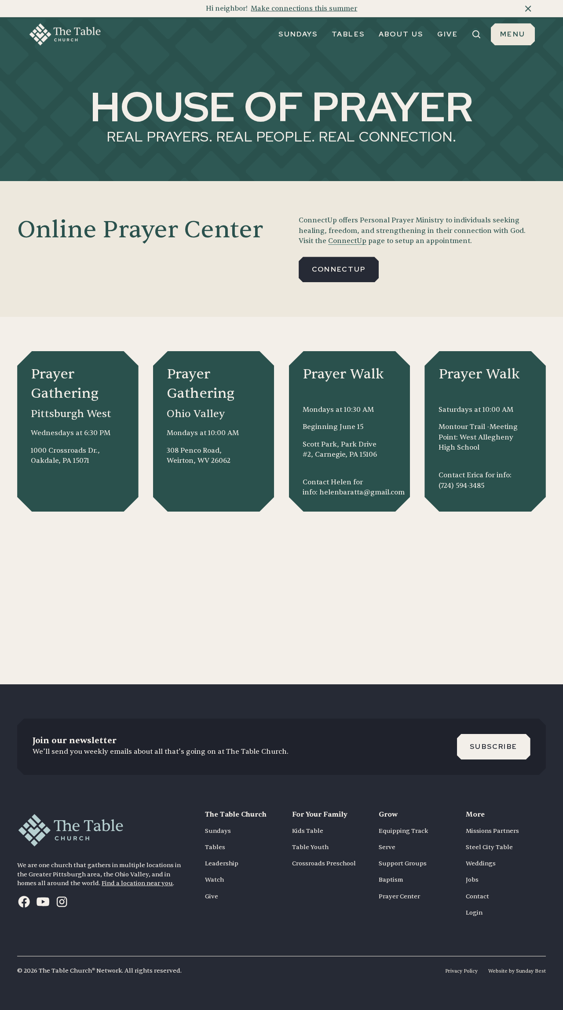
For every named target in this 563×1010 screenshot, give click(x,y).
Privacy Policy (461, 971)
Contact (477, 896)
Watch (214, 879)
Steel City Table (489, 847)
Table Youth (310, 847)
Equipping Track (403, 831)
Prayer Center (399, 896)
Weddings (481, 863)
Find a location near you (137, 883)
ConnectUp (347, 240)
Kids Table (307, 831)
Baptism (391, 879)
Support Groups (403, 863)
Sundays (218, 831)
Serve (387, 847)
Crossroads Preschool (324, 863)
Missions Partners (492, 831)
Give (211, 896)
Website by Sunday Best (517, 971)
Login (474, 912)
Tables (215, 847)
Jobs (472, 879)
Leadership (221, 863)
